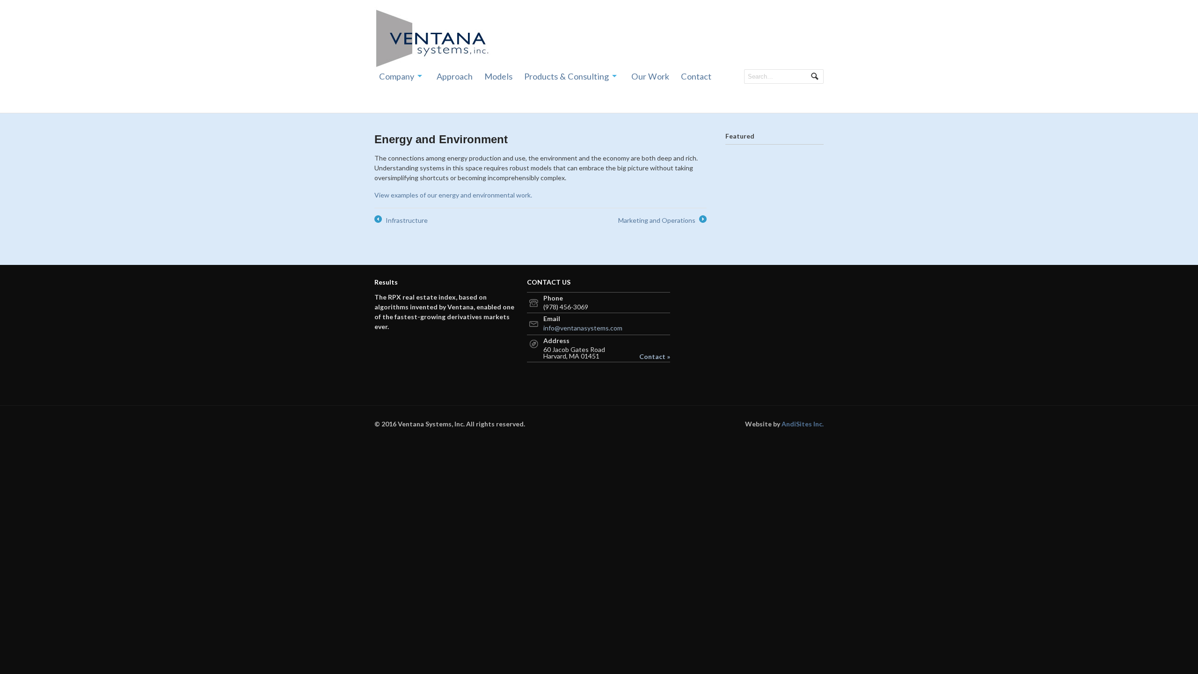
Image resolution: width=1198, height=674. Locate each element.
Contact (696, 76)
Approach (455, 76)
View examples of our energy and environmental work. (453, 195)
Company (396, 76)
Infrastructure (401, 220)
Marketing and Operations (662, 220)
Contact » (654, 356)
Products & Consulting (566, 76)
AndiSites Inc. (803, 424)
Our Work (650, 76)
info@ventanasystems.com (582, 328)
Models (498, 76)
